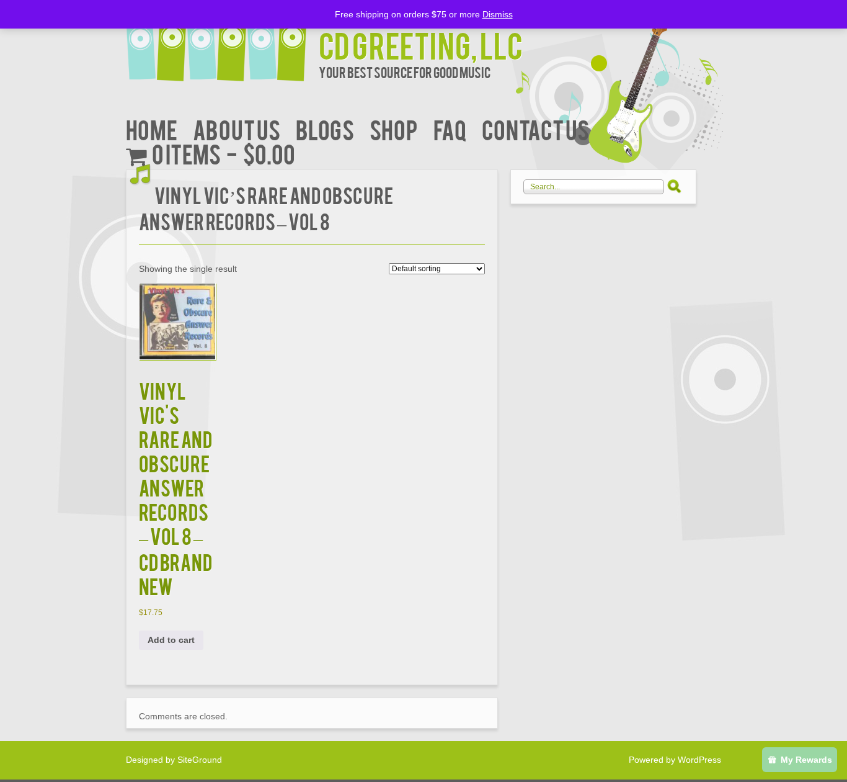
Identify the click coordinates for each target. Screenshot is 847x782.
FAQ (449, 128)
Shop (394, 128)
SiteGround (199, 760)
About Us (236, 128)
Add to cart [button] (171, 640)
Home (151, 128)
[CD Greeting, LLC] (222, 42)
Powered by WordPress (675, 760)
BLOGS (325, 128)
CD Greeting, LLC (421, 44)
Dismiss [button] (497, 14)
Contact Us (535, 128)
